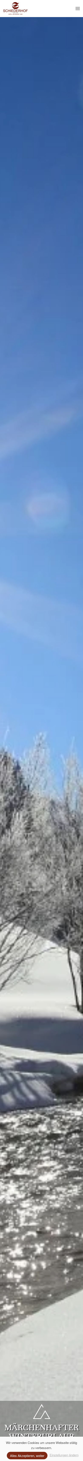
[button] (78, 8)
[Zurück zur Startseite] (15, 8)
